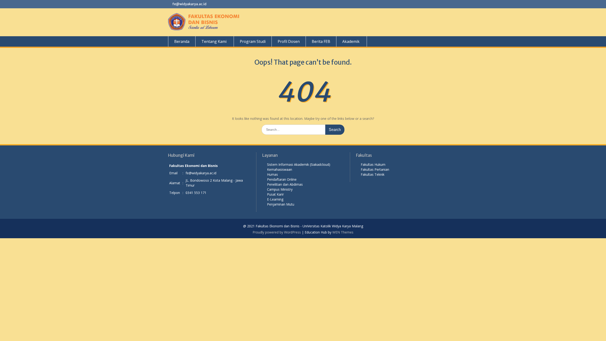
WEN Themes (342, 232)
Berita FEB (321, 41)
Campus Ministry (280, 189)
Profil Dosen (289, 41)
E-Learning (275, 199)
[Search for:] (303, 129)
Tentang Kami (214, 41)
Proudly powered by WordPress (277, 232)
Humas (272, 174)
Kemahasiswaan (279, 169)
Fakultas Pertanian (375, 169)
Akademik (351, 41)
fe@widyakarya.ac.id (189, 4)
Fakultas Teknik (372, 174)
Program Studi (253, 41)
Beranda (181, 41)
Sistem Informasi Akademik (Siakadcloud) (298, 164)
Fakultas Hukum (373, 164)
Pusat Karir (275, 194)
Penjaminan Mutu (280, 204)
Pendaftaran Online (282, 179)
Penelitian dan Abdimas (285, 184)
